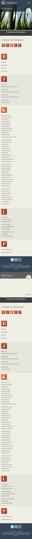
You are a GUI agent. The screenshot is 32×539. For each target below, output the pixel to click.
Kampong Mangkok (5, 168)
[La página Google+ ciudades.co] (20, 259)
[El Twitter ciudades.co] (12, 259)
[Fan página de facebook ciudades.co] (16, 259)
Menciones (13, 264)
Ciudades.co (11, 3)
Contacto (20, 264)
